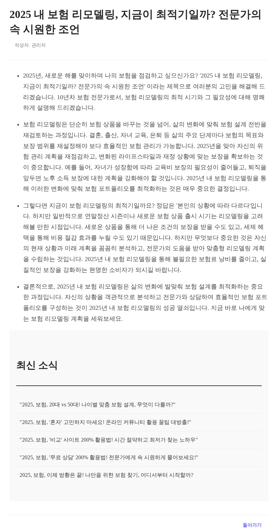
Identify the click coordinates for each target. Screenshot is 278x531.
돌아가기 (252, 525)
